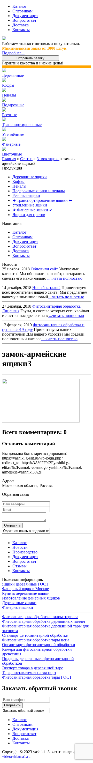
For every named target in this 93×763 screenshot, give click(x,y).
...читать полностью (64, 278)
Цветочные (12, 154)
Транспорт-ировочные (22, 124)
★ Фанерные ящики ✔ (32, 210)
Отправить (12, 525)
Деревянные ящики (29, 177)
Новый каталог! (46, 287)
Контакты (21, 29)
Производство (24, 552)
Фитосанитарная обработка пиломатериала (40, 616)
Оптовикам (22, 11)
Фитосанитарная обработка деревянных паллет (44, 621)
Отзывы (19, 566)
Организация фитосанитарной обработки (38, 644)
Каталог (19, 6)
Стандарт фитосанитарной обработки (35, 635)
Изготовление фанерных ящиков (31, 598)
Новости (20, 547)
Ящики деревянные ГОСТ (25, 584)
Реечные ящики (26, 195)
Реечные (9, 115)
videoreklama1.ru (16, 756)
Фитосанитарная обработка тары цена (35, 640)
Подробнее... (13, 53)
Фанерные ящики (17, 607)
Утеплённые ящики (29, 205)
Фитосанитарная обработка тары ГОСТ (37, 677)
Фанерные (11, 144)
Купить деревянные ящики (26, 593)
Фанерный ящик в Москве (25, 589)
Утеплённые (13, 134)
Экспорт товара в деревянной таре (32, 668)
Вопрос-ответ (24, 20)
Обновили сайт (44, 269)
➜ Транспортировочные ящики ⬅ (42, 200)
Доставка (20, 25)
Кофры (8, 85)
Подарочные (13, 105)
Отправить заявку (30, 58)
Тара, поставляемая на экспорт (29, 672)
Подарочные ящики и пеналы (38, 191)
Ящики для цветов (28, 214)
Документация (25, 15)
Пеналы (9, 95)
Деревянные (13, 75)
